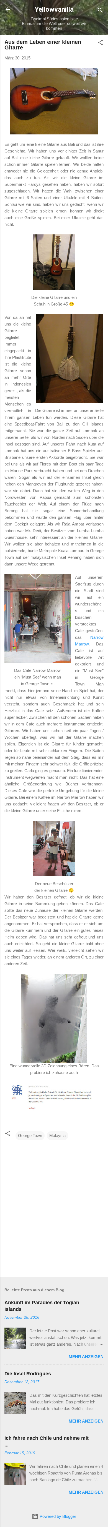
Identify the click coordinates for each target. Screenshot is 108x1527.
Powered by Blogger (57, 1516)
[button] (100, 43)
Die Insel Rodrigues (27, 1373)
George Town (30, 1135)
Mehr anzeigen (86, 1356)
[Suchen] (100, 11)
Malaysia (57, 1135)
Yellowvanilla (54, 9)
